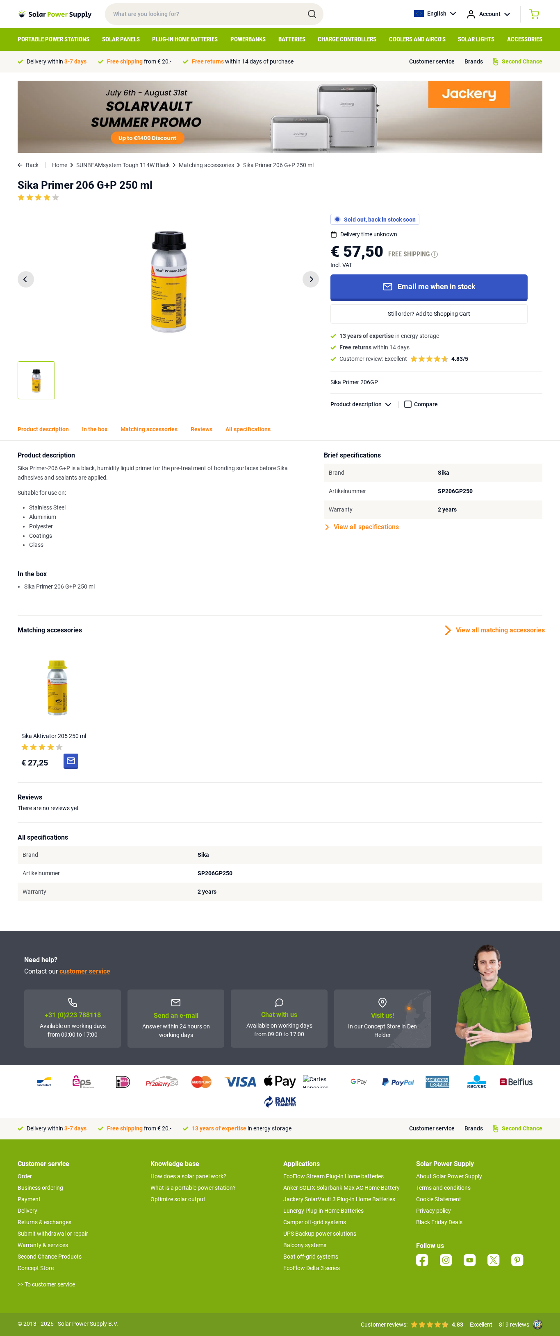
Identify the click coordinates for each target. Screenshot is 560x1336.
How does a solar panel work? (188, 1176)
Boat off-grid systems (310, 1256)
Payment (29, 1199)
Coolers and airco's (417, 39)
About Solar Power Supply (449, 1176)
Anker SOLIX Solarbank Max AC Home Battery (341, 1187)
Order (25, 1176)
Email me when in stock (437, 286)
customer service (84, 971)
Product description (356, 404)
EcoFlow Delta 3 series (311, 1268)
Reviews (201, 429)
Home (59, 165)
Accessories (524, 39)
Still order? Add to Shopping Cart (429, 313)
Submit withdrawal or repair (53, 1233)
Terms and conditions (443, 1187)
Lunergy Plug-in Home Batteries (323, 1210)
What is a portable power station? (193, 1187)
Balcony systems (304, 1245)
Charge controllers (347, 39)
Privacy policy (433, 1210)
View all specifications (366, 527)
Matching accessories (206, 165)
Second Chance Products (50, 1256)
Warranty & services (43, 1245)
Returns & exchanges (44, 1222)
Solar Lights (476, 39)
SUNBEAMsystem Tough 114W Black (123, 165)
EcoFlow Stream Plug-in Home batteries (333, 1176)
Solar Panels (121, 39)
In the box (94, 429)
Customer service (432, 61)
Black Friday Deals (439, 1222)
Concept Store (36, 1268)
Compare (426, 404)
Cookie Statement (438, 1199)
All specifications (248, 429)
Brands (473, 61)
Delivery (27, 1210)
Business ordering (40, 1187)
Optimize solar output (177, 1199)
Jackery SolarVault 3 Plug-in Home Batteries (339, 1199)
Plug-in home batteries (185, 39)
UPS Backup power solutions (319, 1233)
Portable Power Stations (53, 39)
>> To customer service (46, 1284)
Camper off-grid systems (314, 1222)
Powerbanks (248, 39)
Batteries (291, 39)
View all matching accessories (499, 630)
